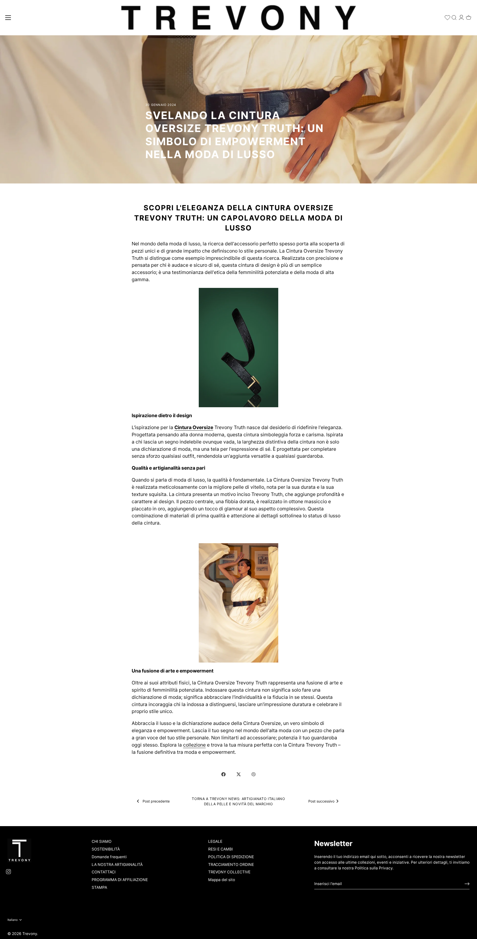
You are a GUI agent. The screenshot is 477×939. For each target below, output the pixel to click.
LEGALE (215, 841)
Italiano (12, 920)
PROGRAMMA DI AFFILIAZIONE (120, 879)
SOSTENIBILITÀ (106, 849)
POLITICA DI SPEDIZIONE (231, 856)
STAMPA (99, 887)
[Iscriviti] (467, 883)
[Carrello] (469, 16)
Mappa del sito (221, 879)
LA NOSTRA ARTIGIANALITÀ (117, 864)
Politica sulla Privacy (374, 868)
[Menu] (8, 17)
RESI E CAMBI (220, 849)
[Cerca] (454, 16)
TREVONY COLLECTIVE (229, 872)
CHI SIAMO (102, 841)
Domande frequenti (109, 856)
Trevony (29, 933)
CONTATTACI (104, 872)
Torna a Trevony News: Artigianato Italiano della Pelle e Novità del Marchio (238, 801)
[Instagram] (8, 871)
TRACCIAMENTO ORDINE (231, 864)
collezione (194, 745)
